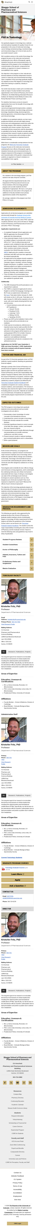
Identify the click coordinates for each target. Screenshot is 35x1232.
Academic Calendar (18, 1104)
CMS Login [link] (17, 1223)
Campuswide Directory (17, 1152)
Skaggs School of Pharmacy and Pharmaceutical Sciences (14, 9)
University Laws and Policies (17, 1159)
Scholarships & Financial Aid (17, 1123)
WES (6, 252)
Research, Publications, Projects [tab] (19, 652)
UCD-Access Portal (17, 1141)
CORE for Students (17, 1133)
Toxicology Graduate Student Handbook (13, 382)
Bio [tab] (4, 652)
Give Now (17, 1199)
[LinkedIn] (30, 1085)
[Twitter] (11, 1085)
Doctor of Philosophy (10, 549)
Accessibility (17, 1189)
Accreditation (17, 1193)
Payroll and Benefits (17, 1148)
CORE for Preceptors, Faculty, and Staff (17, 1162)
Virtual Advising (17, 1119)
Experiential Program (17, 1130)
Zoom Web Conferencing (17, 1145)
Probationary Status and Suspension (11, 562)
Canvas (17, 1155)
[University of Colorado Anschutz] (6, 2)
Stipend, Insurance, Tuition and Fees (14, 555)
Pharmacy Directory (17, 1097)
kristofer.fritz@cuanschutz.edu (17, 619)
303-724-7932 (16, 622)
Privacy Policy (17, 1183)
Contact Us (17, 1173)
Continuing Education (17, 1101)
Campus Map (18, 1094)
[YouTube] (18, 1085)
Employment (17, 1196)
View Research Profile (8, 624)
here (7, 295)
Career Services (17, 1126)
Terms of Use (17, 1186)
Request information (17, 1116)
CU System (17, 1179)
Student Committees (10, 544)
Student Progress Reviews (12, 539)
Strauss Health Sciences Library (17, 1108)
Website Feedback (17, 1176)
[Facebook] (5, 1085)
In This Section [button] (16, 164)
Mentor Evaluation (9, 568)
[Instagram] (24, 1085)
